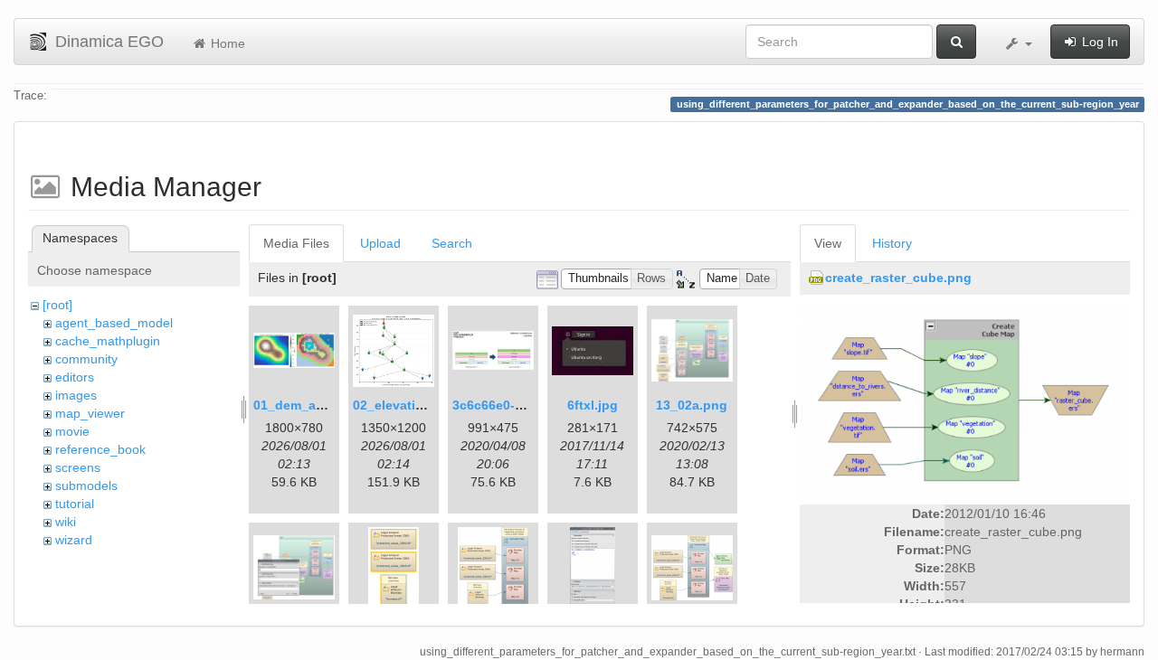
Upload (380, 243)
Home (226, 43)
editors (74, 377)
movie (72, 431)
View (827, 243)
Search (452, 243)
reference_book (100, 449)
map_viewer (90, 413)
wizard (73, 540)
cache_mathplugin (107, 341)
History (892, 243)
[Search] (956, 41)
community (86, 359)
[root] (57, 304)
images (76, 395)
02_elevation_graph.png (428, 405)
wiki (65, 521)
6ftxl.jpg (592, 405)
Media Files (296, 243)
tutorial (74, 503)
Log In (1098, 41)
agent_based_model (114, 323)
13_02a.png (691, 405)
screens (77, 467)
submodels (86, 485)
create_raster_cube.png (898, 277)
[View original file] (965, 401)
